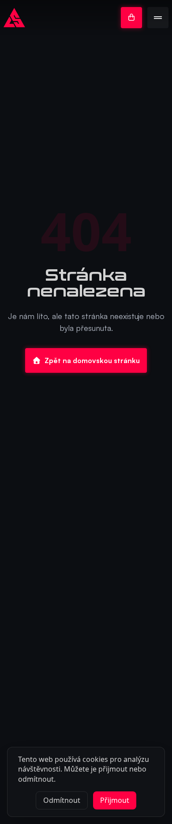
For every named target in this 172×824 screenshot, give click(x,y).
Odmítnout (61, 800)
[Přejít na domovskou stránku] (14, 17)
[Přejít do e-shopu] (131, 17)
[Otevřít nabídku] (157, 17)
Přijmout (114, 800)
